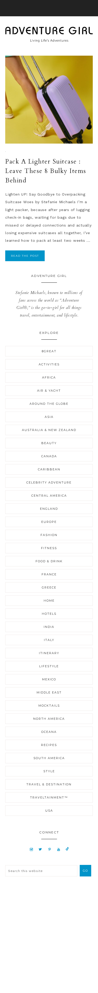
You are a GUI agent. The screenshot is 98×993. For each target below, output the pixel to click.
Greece (49, 587)
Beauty (49, 443)
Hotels (49, 614)
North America (49, 719)
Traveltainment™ (49, 797)
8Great (49, 351)
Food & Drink (49, 561)
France (49, 574)
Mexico (49, 679)
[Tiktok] (67, 849)
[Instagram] (31, 849)
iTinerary (49, 653)
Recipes (49, 745)
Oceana (49, 732)
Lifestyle (49, 666)
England (49, 509)
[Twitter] (40, 849)
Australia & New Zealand (49, 430)
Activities (49, 364)
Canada (49, 456)
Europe (49, 522)
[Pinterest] (50, 849)
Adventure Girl (49, 34)
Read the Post (25, 256)
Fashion (49, 535)
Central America (49, 495)
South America (49, 758)
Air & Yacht (49, 390)
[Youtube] (58, 849)
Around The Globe (49, 404)
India (49, 627)
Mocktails (49, 705)
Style (49, 771)
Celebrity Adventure (49, 482)
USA (49, 810)
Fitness (49, 548)
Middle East (49, 692)
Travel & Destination (49, 784)
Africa (49, 377)
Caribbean (49, 469)
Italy (49, 640)
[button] (49, 8)
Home (49, 600)
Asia (49, 417)
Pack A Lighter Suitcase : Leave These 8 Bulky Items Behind (45, 171)
